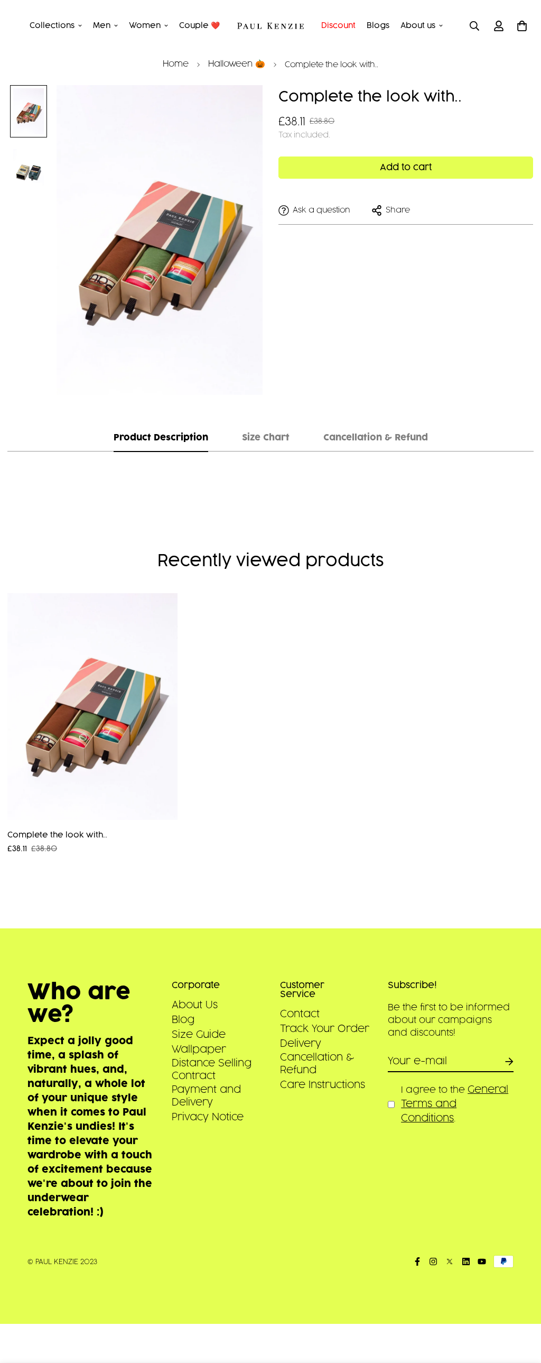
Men (101, 26)
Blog (183, 1020)
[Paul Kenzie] (271, 26)
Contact (300, 1014)
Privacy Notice (208, 1117)
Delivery (300, 1043)
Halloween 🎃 (236, 64)
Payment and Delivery (206, 1096)
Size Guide (199, 1034)
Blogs (378, 26)
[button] (520, 26)
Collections (52, 26)
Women (145, 26)
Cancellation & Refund (317, 1064)
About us (417, 26)
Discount (338, 26)
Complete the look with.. (57, 835)
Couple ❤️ (199, 26)
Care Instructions (322, 1085)
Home (176, 64)
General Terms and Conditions (454, 1104)
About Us (195, 1005)
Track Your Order (324, 1029)
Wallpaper (199, 1049)
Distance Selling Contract (211, 1069)
